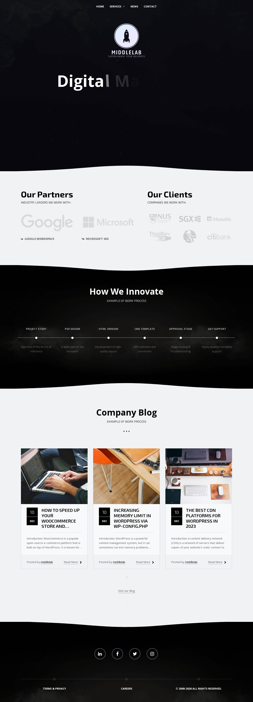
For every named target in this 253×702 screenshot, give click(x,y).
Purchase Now (146, 124)
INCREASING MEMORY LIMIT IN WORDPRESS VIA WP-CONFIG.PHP (132, 518)
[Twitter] (134, 653)
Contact (150, 6)
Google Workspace (39, 238)
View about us (107, 124)
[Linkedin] (100, 653)
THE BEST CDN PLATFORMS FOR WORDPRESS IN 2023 (203, 518)
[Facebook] (117, 653)
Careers (126, 688)
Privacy (60, 688)
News (134, 6)
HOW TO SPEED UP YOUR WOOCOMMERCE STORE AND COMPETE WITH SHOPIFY (60, 518)
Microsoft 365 (97, 238)
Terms (47, 688)
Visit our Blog (126, 591)
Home (100, 6)
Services (115, 6)
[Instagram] (152, 653)
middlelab (47, 562)
